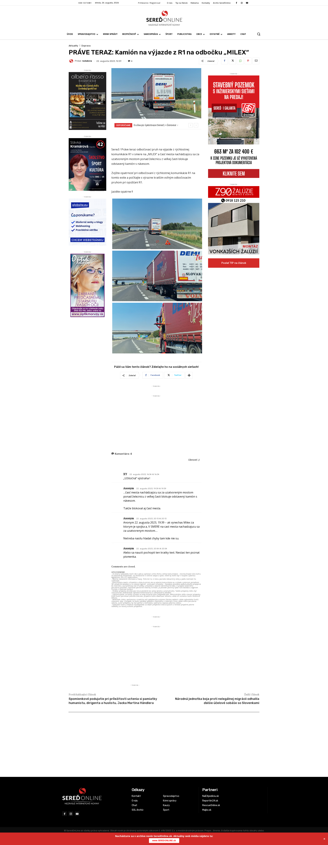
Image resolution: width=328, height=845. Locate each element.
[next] (196, 125)
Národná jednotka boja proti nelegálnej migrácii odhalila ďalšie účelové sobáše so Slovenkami (217, 701)
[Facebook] (236, 3)
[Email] (255, 61)
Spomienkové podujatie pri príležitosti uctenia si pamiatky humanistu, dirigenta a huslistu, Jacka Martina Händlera (113, 701)
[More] (189, 375)
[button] (259, 34)
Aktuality (73, 46)
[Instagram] (241, 3)
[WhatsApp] (240, 61)
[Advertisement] (156, 421)
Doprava (86, 46)
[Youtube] (247, 3)
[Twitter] (232, 61)
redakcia (87, 61)
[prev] (190, 125)
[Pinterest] (248, 61)
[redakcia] (72, 61)
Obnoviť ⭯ (194, 459)
